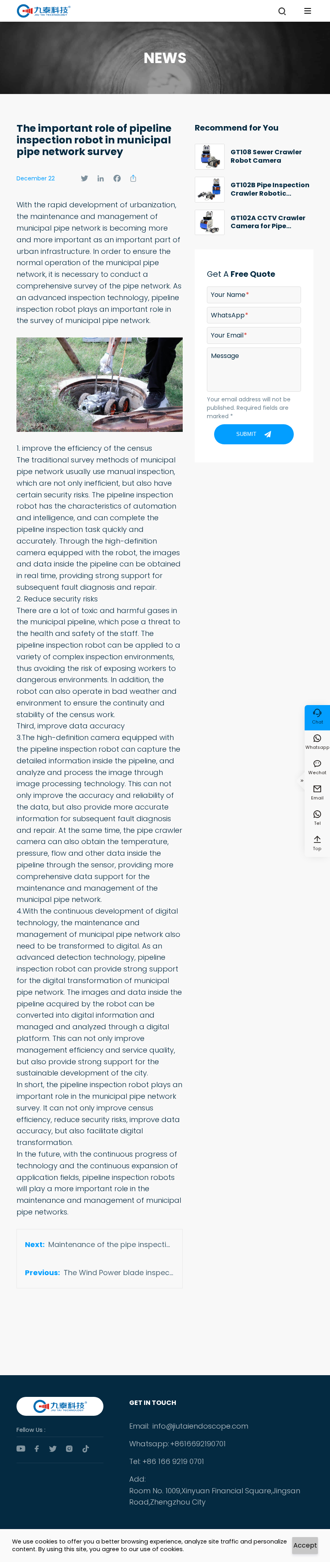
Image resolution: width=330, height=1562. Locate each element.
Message (225, 356)
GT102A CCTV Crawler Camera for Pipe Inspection (268, 222)
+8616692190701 (198, 1444)
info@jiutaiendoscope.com (200, 1426)
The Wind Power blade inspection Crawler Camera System (119, 1273)
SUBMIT (246, 434)
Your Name (228, 294)
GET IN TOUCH (152, 1402)
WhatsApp (228, 315)
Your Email (227, 335)
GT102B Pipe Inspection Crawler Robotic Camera (270, 189)
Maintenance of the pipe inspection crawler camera (111, 1244)
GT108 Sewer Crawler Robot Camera (266, 156)
